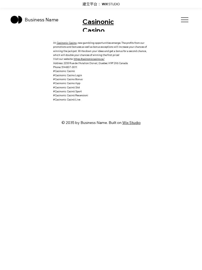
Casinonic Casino (98, 25)
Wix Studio (131, 122)
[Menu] (184, 19)
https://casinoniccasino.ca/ (89, 58)
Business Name (41, 20)
